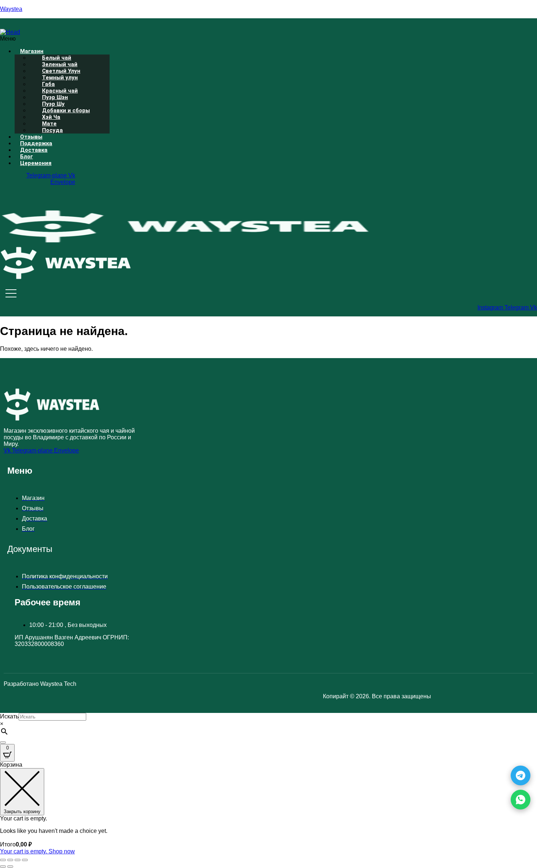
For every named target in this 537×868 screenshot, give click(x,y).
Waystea (11, 9)
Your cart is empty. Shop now (37, 851)
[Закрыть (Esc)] (25, 860)
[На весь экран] (10, 860)
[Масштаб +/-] (3, 860)
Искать (9, 716)
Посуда (52, 130)
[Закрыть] (3, 742)
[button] (166, 38)
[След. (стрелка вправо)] (10, 866)
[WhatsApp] (520, 799)
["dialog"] (268, 808)
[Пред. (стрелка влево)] (3, 866)
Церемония (36, 163)
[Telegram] (520, 775)
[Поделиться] (17, 860)
